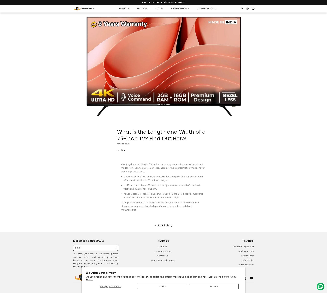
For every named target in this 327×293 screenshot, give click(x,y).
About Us (162, 246)
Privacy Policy (247, 256)
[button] (242, 9)
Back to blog (165, 225)
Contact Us (162, 256)
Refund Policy (248, 260)
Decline (214, 286)
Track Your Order (246, 251)
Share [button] (123, 150)
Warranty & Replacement (163, 260)
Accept (162, 286)
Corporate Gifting (162, 251)
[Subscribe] (115, 248)
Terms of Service (246, 264)
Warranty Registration (244, 246)
